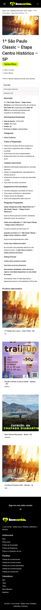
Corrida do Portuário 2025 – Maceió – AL (19, 485)
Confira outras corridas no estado (15, 261)
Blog (3, 539)
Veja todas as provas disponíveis (15, 265)
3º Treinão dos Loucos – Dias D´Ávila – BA (19, 331)
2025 (9, 78)
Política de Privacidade (10, 545)
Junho (27, 78)
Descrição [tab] (7, 85)
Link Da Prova (22, 129)
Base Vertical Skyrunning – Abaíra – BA (18, 434)
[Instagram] (20, 509)
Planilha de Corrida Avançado (12, 569)
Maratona (5, 592)
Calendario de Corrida (19, 78)
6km (12, 78)
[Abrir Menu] (4, 4)
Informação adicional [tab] (11, 89)
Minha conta (6, 542)
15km (4, 586)
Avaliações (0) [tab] (8, 93)
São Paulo (32, 78)
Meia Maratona (7, 589)
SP (11, 126)
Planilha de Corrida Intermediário (13, 566)
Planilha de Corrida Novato (11, 559)
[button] (36, 18)
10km (4, 583)
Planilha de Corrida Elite (10, 572)
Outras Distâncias (10, 137)
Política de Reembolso (10, 548)
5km (3, 580)
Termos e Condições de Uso (11, 551)
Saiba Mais (10, 64)
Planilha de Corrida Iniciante (11, 562)
